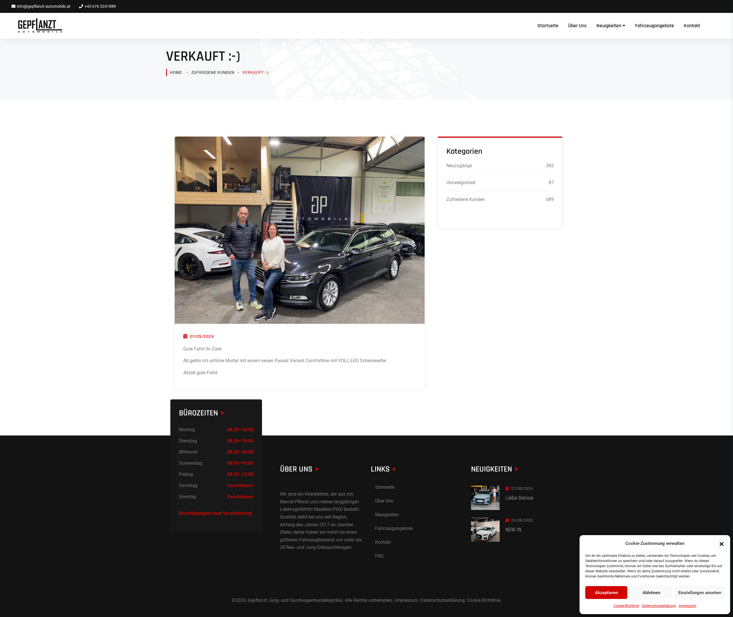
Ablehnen (651, 592)
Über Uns (577, 25)
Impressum (687, 606)
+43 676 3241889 (100, 6)
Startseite (547, 25)
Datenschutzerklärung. (443, 600)
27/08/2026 (522, 488)
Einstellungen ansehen (699, 592)
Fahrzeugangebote (654, 25)
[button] (721, 543)
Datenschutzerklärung (659, 606)
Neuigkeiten (608, 25)
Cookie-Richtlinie (626, 606)
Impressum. (407, 600)
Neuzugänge (459, 165)
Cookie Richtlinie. (484, 600)
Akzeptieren (606, 592)
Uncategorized (460, 182)
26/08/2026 (522, 520)
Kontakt (692, 25)
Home (176, 72)
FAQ (379, 556)
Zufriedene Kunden (213, 72)
